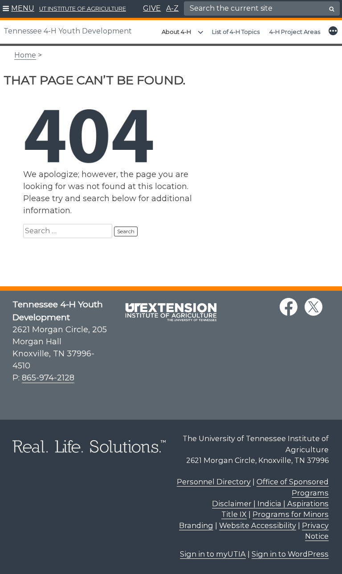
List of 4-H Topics (236, 31)
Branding (196, 525)
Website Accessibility (257, 525)
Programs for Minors (290, 514)
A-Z (172, 8)
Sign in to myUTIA (213, 553)
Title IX (234, 514)
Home (25, 55)
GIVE (152, 8)
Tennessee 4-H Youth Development (68, 31)
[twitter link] (313, 307)
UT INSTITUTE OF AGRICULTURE (82, 8)
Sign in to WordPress (290, 553)
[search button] (332, 9)
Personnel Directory (214, 481)
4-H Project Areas (294, 31)
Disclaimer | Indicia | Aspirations (270, 503)
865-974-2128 (48, 378)
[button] (18, 9)
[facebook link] (288, 307)
